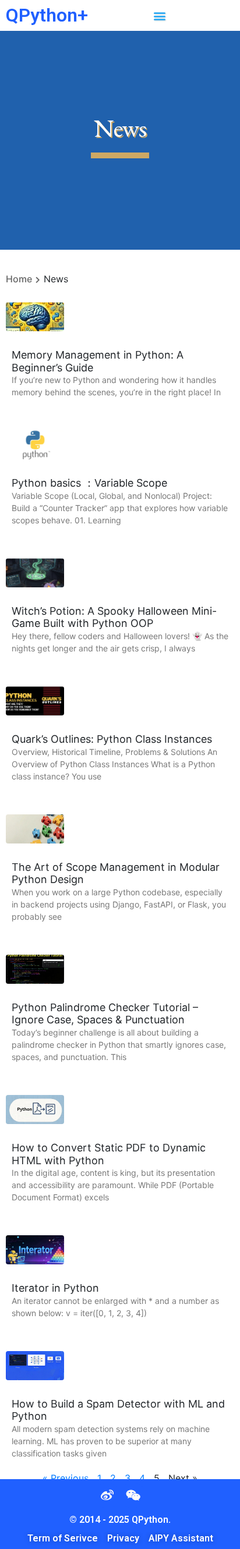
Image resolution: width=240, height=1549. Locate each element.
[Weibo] (107, 1495)
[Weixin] (133, 1495)
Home (19, 279)
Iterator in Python (55, 1288)
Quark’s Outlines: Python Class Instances (112, 739)
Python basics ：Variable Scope (89, 483)
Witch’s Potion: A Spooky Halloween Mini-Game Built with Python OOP (114, 617)
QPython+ (47, 15)
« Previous (66, 1478)
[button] (159, 15)
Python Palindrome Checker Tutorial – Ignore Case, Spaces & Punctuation (105, 1013)
